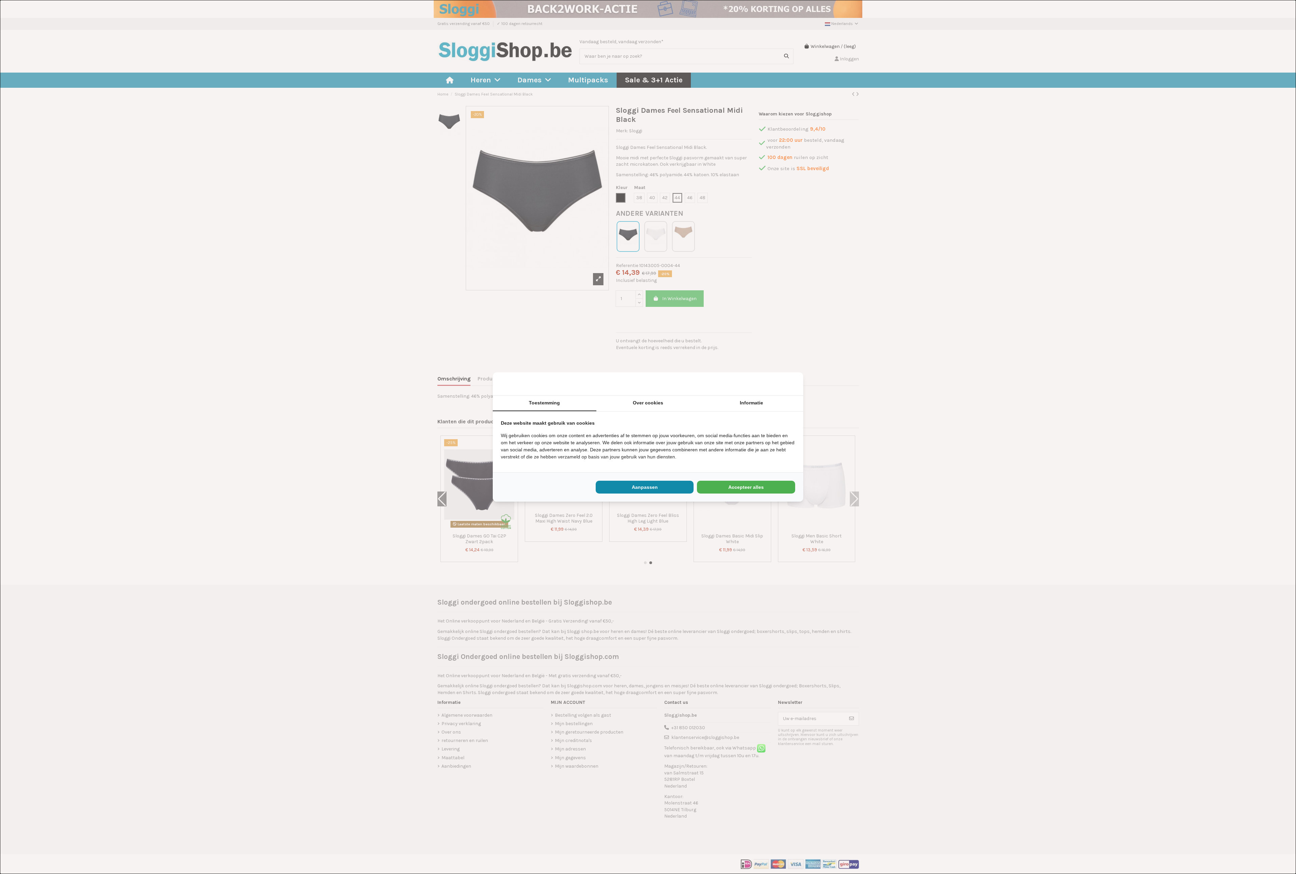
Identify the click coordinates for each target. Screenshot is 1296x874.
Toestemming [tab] (544, 402)
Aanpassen (645, 487)
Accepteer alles (746, 487)
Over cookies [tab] (648, 402)
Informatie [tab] (751, 402)
